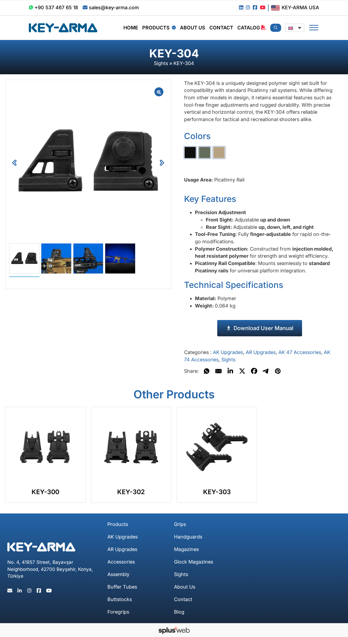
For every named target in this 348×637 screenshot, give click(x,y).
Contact (221, 27)
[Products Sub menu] (174, 27)
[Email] (218, 371)
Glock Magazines (193, 562)
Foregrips (118, 612)
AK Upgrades (228, 352)
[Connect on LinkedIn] (241, 7)
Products (156, 27)
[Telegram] (266, 371)
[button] (162, 163)
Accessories (121, 562)
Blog (179, 612)
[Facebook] (254, 371)
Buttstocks (119, 599)
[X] (242, 371)
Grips (180, 524)
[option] (190, 152)
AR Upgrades (261, 352)
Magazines (186, 549)
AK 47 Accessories (299, 352)
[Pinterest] (278, 371)
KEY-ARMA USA (300, 7)
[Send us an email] (85, 7)
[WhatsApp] (207, 371)
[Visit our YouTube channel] (262, 7)
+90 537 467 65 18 (56, 7)
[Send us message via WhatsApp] (31, 7)
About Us (192, 27)
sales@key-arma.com (114, 7)
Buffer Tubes (122, 587)
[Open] (313, 27)
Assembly (118, 574)
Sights (161, 63)
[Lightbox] (158, 91)
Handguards (188, 537)
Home (130, 27)
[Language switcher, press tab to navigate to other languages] (294, 28)
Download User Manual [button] (263, 328)
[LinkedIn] (230, 371)
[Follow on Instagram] (248, 7)
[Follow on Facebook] (255, 7)
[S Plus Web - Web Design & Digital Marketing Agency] (174, 630)
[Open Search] (276, 27)
